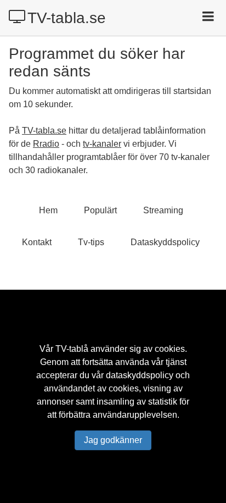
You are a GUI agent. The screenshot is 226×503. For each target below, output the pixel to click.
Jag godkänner (113, 440)
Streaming (163, 210)
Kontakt (37, 242)
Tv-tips (91, 242)
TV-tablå (71, 348)
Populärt (100, 210)
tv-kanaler (102, 143)
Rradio (46, 143)
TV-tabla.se (66, 17)
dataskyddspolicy (139, 375)
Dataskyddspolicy (165, 242)
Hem (48, 210)
